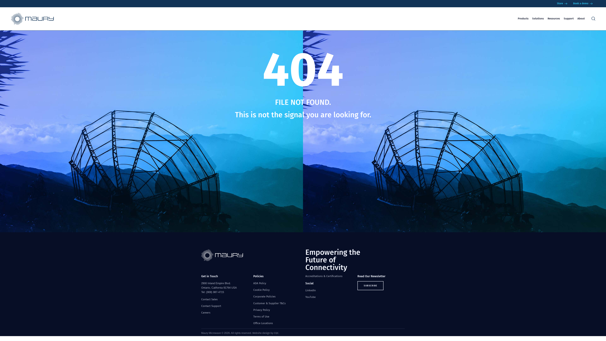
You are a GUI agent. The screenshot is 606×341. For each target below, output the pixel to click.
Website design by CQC (265, 333)
